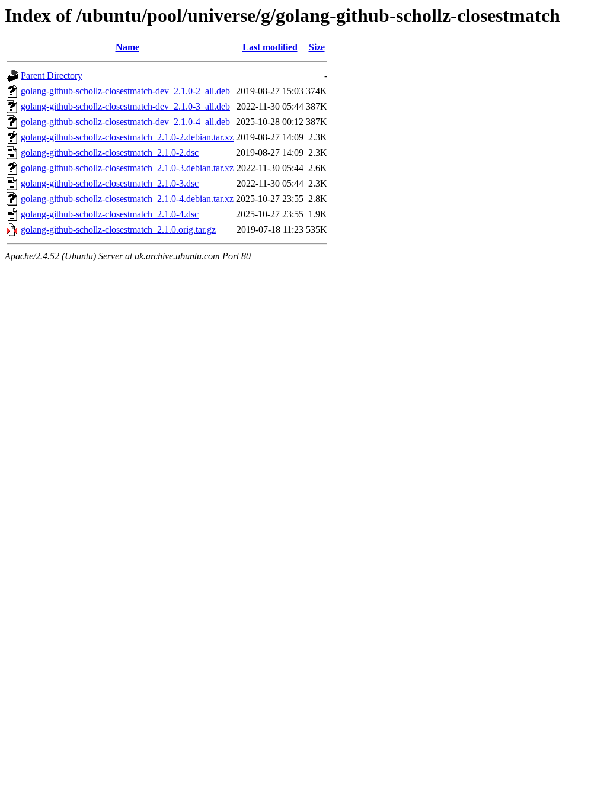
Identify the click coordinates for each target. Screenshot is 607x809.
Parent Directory (51, 75)
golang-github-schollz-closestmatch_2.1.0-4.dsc (110, 214)
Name (127, 47)
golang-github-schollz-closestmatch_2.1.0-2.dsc (110, 152)
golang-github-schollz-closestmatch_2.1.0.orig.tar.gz (118, 229)
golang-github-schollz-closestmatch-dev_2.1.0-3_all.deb (125, 106)
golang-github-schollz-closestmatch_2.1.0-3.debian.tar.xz (127, 168)
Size (317, 47)
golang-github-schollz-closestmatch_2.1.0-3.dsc (110, 183)
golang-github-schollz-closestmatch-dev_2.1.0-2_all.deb (125, 91)
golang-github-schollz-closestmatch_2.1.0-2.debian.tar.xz (127, 137)
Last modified (270, 47)
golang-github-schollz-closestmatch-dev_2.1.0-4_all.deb (125, 122)
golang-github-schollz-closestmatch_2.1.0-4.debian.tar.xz (127, 199)
